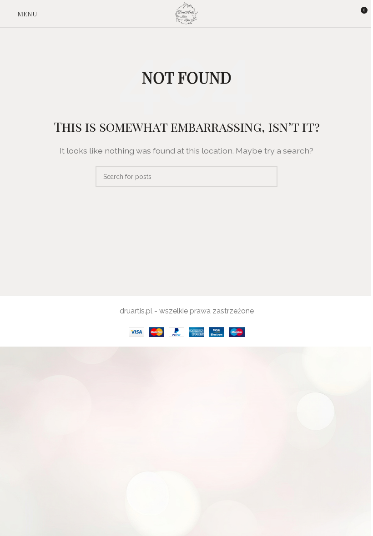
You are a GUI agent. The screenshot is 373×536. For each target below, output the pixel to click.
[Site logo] (186, 13)
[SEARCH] (267, 176)
